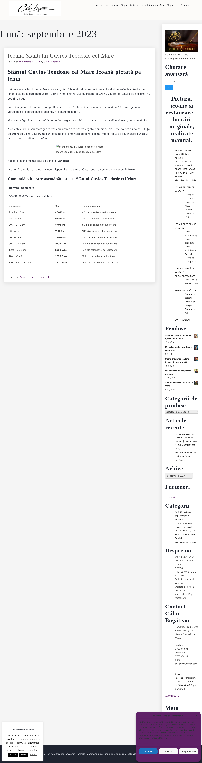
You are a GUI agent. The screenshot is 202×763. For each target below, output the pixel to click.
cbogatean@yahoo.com (186, 664)
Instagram (191, 678)
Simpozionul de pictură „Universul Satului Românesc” (185, 456)
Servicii (178, 176)
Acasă (171, 497)
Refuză (168, 751)
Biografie (171, 5)
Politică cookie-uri (167, 758)
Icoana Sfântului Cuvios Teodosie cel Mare (61, 55)
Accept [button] (13, 755)
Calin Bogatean (52, 61)
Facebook (179, 678)
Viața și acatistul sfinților (186, 180)
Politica (33, 754)
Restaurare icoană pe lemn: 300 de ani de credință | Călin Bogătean (186, 437)
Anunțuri (24, 277)
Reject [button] (23, 755)
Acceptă (148, 751)
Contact (184, 5)
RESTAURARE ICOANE (185, 169)
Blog (123, 5)
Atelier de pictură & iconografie (146, 5)
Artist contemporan (106, 5)
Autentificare (172, 695)
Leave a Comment (39, 277)
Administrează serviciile (150, 743)
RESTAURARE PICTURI (185, 173)
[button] (196, 715)
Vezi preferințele (188, 751)
